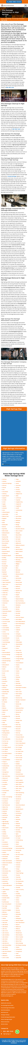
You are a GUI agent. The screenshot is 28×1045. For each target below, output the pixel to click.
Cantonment (5, 580)
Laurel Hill (18, 485)
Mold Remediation (5, 1010)
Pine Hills (18, 716)
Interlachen (5, 873)
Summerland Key (20, 848)
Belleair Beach (5, 533)
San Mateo (18, 796)
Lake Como (5, 930)
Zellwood (18, 955)
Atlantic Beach (6, 512)
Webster (18, 912)
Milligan (18, 563)
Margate (18, 533)
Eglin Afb (4, 700)
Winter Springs (19, 943)
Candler (4, 578)
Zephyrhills (18, 957)
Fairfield (4, 720)
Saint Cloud (18, 784)
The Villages (19, 883)
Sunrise (17, 856)
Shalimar (18, 823)
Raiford (17, 761)
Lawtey (17, 487)
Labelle (4, 918)
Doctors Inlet (5, 671)
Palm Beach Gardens (21, 687)
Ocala (17, 632)
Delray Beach (5, 665)
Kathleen (4, 893)
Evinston (4, 718)
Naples (17, 594)
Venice (17, 900)
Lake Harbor (5, 937)
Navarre (18, 596)
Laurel (17, 483)
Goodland (4, 784)
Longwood (18, 504)
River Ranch (19, 766)
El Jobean (4, 702)
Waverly (18, 910)
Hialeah (4, 819)
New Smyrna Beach (20, 603)
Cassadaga (5, 588)
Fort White (4, 755)
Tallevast (18, 862)
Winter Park (18, 941)
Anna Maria (5, 491)
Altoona (4, 485)
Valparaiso (18, 895)
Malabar (18, 522)
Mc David (18, 539)
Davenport (5, 648)
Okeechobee (19, 644)
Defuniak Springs (6, 660)
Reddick (18, 763)
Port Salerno (19, 753)
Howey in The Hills (6, 850)
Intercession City (6, 871)
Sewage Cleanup (5, 1014)
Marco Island (19, 531)
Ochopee (18, 634)
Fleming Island (5, 733)
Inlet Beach (5, 869)
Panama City (19, 697)
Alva (3, 489)
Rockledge (18, 770)
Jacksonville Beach (7, 885)
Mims (17, 568)
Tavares (18, 875)
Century (4, 596)
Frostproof (5, 763)
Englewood (5, 710)
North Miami (19, 619)
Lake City (4, 928)
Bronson (4, 561)
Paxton (17, 706)
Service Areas (4, 1024)
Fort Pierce (5, 751)
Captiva (4, 586)
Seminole (18, 819)
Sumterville (18, 850)
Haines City (5, 807)
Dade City (4, 644)
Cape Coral (5, 584)
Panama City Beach (20, 700)
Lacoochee (5, 920)
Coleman (4, 623)
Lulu (17, 512)
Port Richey (18, 749)
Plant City (18, 724)
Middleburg (18, 561)
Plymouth (18, 728)
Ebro (3, 695)
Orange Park (19, 656)
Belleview (4, 535)
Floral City (4, 737)
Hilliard (4, 825)
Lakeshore (4, 955)
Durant (4, 683)
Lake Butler (5, 926)
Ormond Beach (19, 662)
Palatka (18, 681)
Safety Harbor (19, 780)
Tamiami (18, 867)
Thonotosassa (19, 885)
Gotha (4, 786)
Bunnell (4, 570)
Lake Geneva (5, 933)
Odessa (18, 640)
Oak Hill (18, 627)
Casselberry (5, 590)
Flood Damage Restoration (7, 1007)
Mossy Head (19, 582)
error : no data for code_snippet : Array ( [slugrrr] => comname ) (14, 1042)
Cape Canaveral (6, 582)
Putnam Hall (19, 759)
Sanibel (17, 803)
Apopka (4, 498)
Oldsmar (18, 646)
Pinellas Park (19, 720)
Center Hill (4, 594)
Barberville (5, 524)
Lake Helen (5, 939)
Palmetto (18, 695)
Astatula (4, 508)
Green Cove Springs (7, 796)
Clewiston (4, 615)
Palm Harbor (19, 693)
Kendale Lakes (5, 897)
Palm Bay (18, 683)
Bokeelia (4, 545)
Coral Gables (5, 627)
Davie (3, 650)
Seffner (17, 817)
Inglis (3, 867)
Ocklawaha (18, 636)
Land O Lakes (5, 957)
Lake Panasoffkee (6, 945)
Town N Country (20, 889)
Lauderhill (18, 481)
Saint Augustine (19, 782)
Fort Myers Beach (6, 747)
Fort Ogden (5, 749)
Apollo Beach (5, 495)
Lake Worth (5, 949)
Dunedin (4, 679)
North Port (18, 625)
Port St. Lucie (19, 755)
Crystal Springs (6, 642)
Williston (18, 928)
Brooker (4, 563)
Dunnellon (4, 681)
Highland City (5, 823)
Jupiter (4, 891)
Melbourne (18, 543)
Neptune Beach (19, 599)
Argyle (4, 504)
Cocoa (4, 617)
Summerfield (19, 846)
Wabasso (18, 906)
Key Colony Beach (6, 904)
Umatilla (18, 893)
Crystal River (5, 640)
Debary (4, 656)
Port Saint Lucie (19, 751)
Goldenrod (5, 780)
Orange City (19, 652)
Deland (4, 662)
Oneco (17, 648)
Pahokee (18, 677)
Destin (3, 669)
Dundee (4, 677)
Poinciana (18, 730)
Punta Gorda (19, 757)
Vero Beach (19, 904)
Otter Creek (19, 669)
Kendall (4, 900)
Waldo (17, 908)
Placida (17, 722)
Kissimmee (5, 914)
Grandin (4, 792)
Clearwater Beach (6, 611)
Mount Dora (19, 584)
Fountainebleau (6, 759)
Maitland (18, 520)
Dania (3, 646)
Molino (17, 576)
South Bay (18, 832)
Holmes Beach (5, 838)
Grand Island (5, 790)
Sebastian (18, 815)
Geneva (4, 770)
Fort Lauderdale (6, 739)
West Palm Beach (20, 922)
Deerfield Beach (6, 658)
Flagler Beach (5, 730)
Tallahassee (19, 860)
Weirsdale (18, 914)
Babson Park (5, 516)
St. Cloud (18, 838)
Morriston (18, 580)
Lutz (17, 514)
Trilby (17, 891)
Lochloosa (18, 498)
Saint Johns (18, 788)
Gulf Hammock (6, 805)
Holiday (4, 832)
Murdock (18, 588)
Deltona (4, 667)
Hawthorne (5, 815)
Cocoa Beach (5, 619)
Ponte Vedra (19, 741)
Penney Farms (19, 710)
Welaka (18, 916)
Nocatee (18, 613)
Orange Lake (19, 654)
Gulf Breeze (5, 803)
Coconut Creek (6, 621)
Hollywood (5, 836)
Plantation (18, 726)
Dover (3, 675)
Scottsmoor (19, 813)
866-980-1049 (15, 2)
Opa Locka (18, 650)
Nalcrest (18, 592)
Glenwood (4, 778)
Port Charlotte (19, 745)
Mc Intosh (18, 541)
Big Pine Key (5, 539)
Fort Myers (4, 745)
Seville (17, 821)
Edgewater (5, 697)
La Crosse (4, 916)
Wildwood (18, 926)
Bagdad (4, 518)
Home (2, 18)
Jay (3, 887)
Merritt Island (19, 549)
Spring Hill (18, 836)
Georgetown (5, 772)
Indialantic (5, 858)
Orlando (18, 660)
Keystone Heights (6, 910)
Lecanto (18, 489)
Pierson (17, 714)
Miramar (18, 572)
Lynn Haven (18, 516)
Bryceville (4, 568)
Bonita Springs (5, 547)
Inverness (4, 875)
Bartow (4, 526)
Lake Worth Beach (6, 951)
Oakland (18, 629)
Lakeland (4, 953)
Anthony (4, 493)
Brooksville (5, 566)
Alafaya (4, 481)
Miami (17, 553)
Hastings (4, 813)
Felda (3, 722)
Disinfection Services (6, 1003)
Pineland (18, 718)
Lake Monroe (5, 943)
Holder (4, 829)
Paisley (17, 679)
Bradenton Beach (6, 555)
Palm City (18, 689)
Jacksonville (5, 883)
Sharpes (18, 825)
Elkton (3, 706)
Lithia (17, 495)
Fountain (4, 757)
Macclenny (18, 518)
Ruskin (17, 778)
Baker (3, 520)
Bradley (4, 557)
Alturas (4, 487)
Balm (3, 522)
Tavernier (18, 877)
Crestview (4, 636)
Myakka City (19, 590)
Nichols (17, 609)
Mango (17, 524)
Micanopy (18, 559)
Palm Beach (19, 685)
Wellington (18, 918)
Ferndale (4, 728)
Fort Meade (5, 743)
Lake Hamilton (5, 935)
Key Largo (4, 906)
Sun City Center (19, 854)
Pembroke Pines (20, 708)
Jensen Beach (5, 889)
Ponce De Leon (19, 739)
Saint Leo (18, 790)
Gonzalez (4, 782)
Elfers (3, 704)
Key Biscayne (5, 902)
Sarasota (18, 807)
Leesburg (18, 491)
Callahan (4, 574)
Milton (17, 566)
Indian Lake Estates (7, 860)
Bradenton (5, 553)
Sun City (18, 852)
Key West (4, 908)
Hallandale (5, 809)
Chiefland (4, 599)
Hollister (4, 834)
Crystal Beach (5, 638)
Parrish (17, 702)
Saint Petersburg (20, 792)
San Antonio (19, 794)
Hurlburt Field (5, 854)
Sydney (17, 858)
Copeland (4, 625)
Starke (17, 842)
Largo (17, 479)
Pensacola (18, 712)
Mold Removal (4, 1012)
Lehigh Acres (19, 493)
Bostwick (4, 549)
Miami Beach (19, 555)
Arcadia (4, 500)
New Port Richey (20, 601)
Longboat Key (19, 502)
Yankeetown (19, 949)
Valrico (17, 897)
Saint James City (20, 786)
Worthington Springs (21, 945)
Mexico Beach (19, 551)
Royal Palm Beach (20, 776)
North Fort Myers (20, 617)
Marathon (18, 526)
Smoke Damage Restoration (8, 1017)
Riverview (18, 768)
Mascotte (18, 537)
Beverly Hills (5, 537)
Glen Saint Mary (6, 776)
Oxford (17, 673)
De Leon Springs (6, 654)
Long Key (18, 500)
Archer (4, 502)
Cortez (4, 632)
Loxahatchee (19, 510)
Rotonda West (19, 774)
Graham (4, 788)
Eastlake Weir (5, 691)
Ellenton (4, 708)
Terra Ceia (18, 879)
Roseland (18, 772)
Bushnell (4, 572)
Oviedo (17, 671)
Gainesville (5, 768)
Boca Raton (5, 543)
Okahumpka (19, 642)
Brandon (4, 559)
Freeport (4, 761)
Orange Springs (20, 658)
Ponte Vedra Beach (20, 743)
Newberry (18, 605)
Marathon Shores (20, 528)
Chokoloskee (5, 601)
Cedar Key (4, 592)
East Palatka (5, 689)
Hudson (4, 852)
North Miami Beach (20, 621)
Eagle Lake (5, 685)
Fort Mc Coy (5, 741)
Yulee (17, 953)
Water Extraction (5, 1021)
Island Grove (5, 879)
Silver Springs (19, 827)
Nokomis (18, 615)
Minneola (18, 570)
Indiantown (5, 864)
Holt (3, 840)
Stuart (17, 844)
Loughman (18, 506)
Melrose (18, 547)
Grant (3, 794)
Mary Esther (19, 535)
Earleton (4, 687)
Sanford (18, 801)
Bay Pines (4, 528)
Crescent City (5, 634)
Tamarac (18, 864)
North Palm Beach (20, 623)
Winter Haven (19, 939)
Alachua (4, 479)
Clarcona (4, 607)
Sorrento (18, 829)
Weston (18, 924)
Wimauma (18, 930)
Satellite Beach (19, 809)
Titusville (18, 887)
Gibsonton (5, 774)
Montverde (18, 578)
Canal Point (5, 576)
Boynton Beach (6, 551)
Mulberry (18, 586)
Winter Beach (19, 935)
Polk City (18, 733)
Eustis (3, 714)
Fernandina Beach (6, 726)
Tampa (17, 869)
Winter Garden (19, 937)
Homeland (4, 842)
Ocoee (17, 638)
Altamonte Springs (7, 483)
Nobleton (18, 611)
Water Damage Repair (6, 1019)
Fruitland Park (5, 766)
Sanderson (18, 799)
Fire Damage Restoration (7, 1005)
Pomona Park (19, 735)
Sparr (17, 834)
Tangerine (18, 871)
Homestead (5, 844)
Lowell (17, 508)
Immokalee (5, 856)
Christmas (4, 603)
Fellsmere (4, 724)
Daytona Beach (6, 652)
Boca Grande (5, 541)
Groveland (5, 801)
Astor (3, 510)
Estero (3, 712)
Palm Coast (19, 691)
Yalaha (17, 947)
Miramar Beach (19, 574)
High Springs (8, 18)
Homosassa (5, 846)
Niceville (18, 607)
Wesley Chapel (19, 920)
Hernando (4, 817)
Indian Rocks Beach (7, 862)
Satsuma (18, 811)
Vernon (17, 902)
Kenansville (5, 895)
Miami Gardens (19, 557)
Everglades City (6, 716)
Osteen (17, 667)
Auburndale (5, 514)
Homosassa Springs (7, 848)
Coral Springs (5, 629)
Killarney (4, 912)
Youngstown (19, 951)
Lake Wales (5, 947)
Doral (3, 673)
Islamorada (5, 877)
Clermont (4, 613)
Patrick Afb (18, 704)
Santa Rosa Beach (20, 805)
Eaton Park (5, 693)
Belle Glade (5, 531)
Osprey (17, 665)
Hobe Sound (5, 827)
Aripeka (4, 506)
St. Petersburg (19, 840)
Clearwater (5, 609)
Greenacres (5, 799)
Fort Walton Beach (7, 753)
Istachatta (5, 881)
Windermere (19, 933)
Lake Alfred (5, 924)
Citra (3, 605)
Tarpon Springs (19, 873)
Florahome (5, 735)
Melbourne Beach (20, 545)
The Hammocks (20, 881)
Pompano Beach (20, 737)
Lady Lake (4, 922)
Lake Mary (4, 941)
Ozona (17, 675)
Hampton (4, 811)
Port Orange (19, 747)
